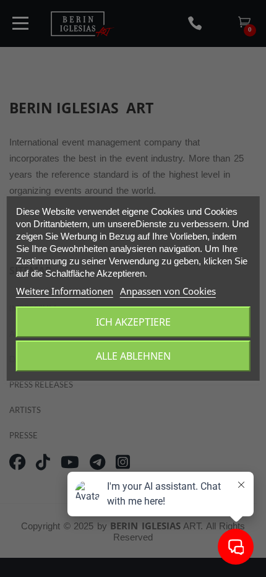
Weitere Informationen (64, 291)
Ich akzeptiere (133, 322)
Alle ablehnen (133, 356)
